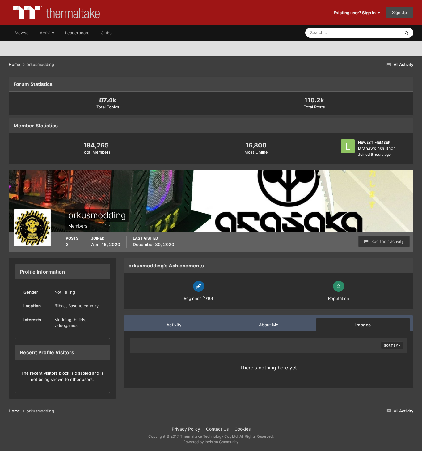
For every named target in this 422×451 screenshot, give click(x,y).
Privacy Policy (186, 429)
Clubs (106, 32)
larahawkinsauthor (376, 148)
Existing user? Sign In (356, 12)
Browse (21, 32)
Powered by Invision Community (211, 442)
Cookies (242, 429)
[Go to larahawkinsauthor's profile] (348, 146)
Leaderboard (77, 32)
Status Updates (378, 32)
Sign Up (399, 12)
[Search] (406, 33)
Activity (47, 32)
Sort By (391, 345)
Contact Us (217, 429)
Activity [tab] (174, 324)
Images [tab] (363, 324)
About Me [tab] (268, 324)
